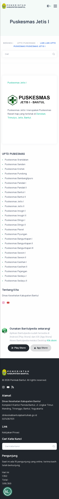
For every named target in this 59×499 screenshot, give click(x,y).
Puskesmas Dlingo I (15, 220)
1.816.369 (6, 483)
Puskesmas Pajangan (16, 271)
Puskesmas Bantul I (15, 192)
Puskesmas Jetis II (14, 206)
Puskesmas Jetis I (17, 82)
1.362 (4, 475)
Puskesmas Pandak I (15, 182)
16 (16, 461)
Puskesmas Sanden (15, 164)
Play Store (20, 347)
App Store (42, 347)
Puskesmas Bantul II (15, 196)
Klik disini (52, 340)
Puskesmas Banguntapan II (19, 243)
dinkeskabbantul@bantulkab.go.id (19, 415)
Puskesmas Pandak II (16, 187)
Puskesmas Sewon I (15, 252)
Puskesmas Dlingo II (15, 224)
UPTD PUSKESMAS (26, 43)
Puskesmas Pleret (14, 229)
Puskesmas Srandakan (16, 159)
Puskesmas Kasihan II (16, 266)
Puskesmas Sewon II (15, 257)
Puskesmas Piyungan (16, 234)
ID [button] (48, 6)
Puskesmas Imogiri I (15, 210)
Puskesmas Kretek (14, 168)
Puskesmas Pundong (16, 173)
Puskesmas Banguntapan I (18, 238)
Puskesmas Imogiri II (15, 215)
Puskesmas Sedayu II (16, 280)
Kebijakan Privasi (10, 432)
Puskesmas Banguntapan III (19, 248)
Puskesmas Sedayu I (15, 275)
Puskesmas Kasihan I (16, 262)
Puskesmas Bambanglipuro (19, 178)
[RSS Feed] (12, 387)
